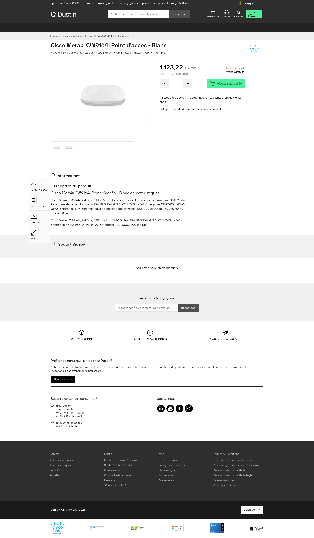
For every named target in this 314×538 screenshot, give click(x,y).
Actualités (55, 475)
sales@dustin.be (68, 426)
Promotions (56, 470)
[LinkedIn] (161, 409)
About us (132, 460)
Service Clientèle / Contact (118, 465)
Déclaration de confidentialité (229, 470)
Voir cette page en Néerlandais (157, 268)
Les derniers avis (168, 460)
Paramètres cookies (224, 480)
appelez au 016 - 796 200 (65, 3)
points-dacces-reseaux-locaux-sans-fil (197, 109)
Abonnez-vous (63, 379)
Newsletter (110, 480)
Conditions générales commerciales (232, 460)
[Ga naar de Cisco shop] (254, 49)
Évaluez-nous (166, 480)
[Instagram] (189, 409)
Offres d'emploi (112, 470)
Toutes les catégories (61, 460)
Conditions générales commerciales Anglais (236, 465)
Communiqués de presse (117, 475)
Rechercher (179, 14)
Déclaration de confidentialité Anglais (233, 475)
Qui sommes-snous (114, 460)
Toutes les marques (60, 465)
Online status (166, 475)
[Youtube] (170, 409)
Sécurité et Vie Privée (115, 485)
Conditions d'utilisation (226, 485)
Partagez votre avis (172, 97)
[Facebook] (180, 409)
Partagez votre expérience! (173, 465)
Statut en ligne (167, 470)
